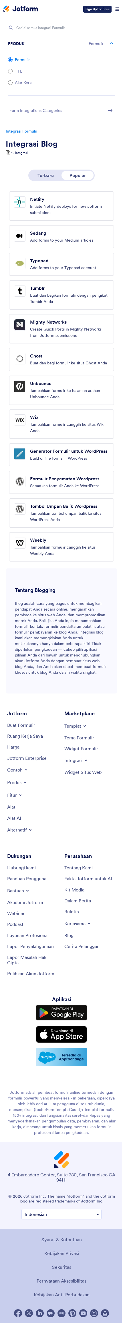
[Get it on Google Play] (61, 1013)
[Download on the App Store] (61, 1034)
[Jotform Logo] (20, 9)
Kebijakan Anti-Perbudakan (62, 1294)
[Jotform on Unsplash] (105, 1313)
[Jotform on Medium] (51, 1313)
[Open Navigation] (117, 9)
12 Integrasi (19, 153)
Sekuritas (61, 1267)
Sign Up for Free (97, 9)
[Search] (11, 27)
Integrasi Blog (32, 143)
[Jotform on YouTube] (83, 1313)
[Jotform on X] (29, 1313)
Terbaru (45, 175)
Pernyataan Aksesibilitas (61, 1281)
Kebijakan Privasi (61, 1253)
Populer (78, 175)
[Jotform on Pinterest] (72, 1313)
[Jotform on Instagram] (94, 1313)
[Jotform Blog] (61, 1313)
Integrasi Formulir (21, 131)
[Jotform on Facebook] (18, 1313)
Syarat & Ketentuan (61, 1239)
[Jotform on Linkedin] (40, 1313)
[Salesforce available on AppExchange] (61, 1057)
